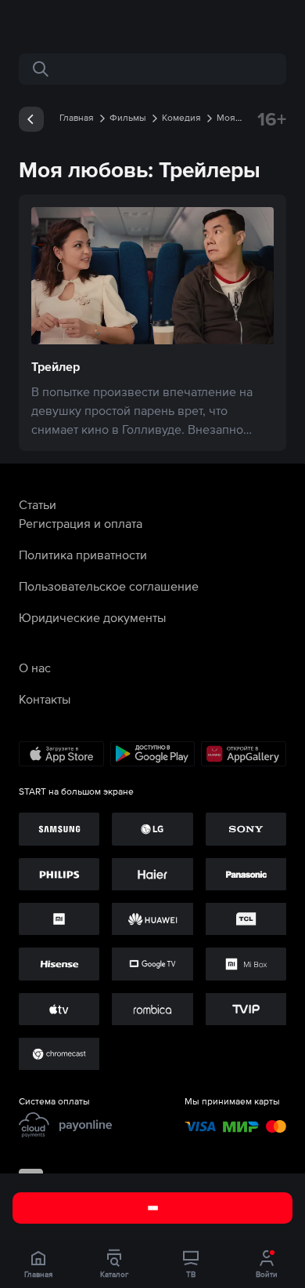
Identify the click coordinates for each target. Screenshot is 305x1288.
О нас (35, 667)
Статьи (37, 504)
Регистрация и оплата (80, 523)
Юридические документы (92, 617)
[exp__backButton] (31, 119)
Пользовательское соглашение (109, 586)
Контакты (44, 699)
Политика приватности (83, 555)
